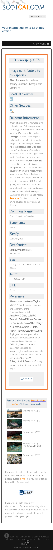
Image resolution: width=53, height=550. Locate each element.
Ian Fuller (31, 80)
